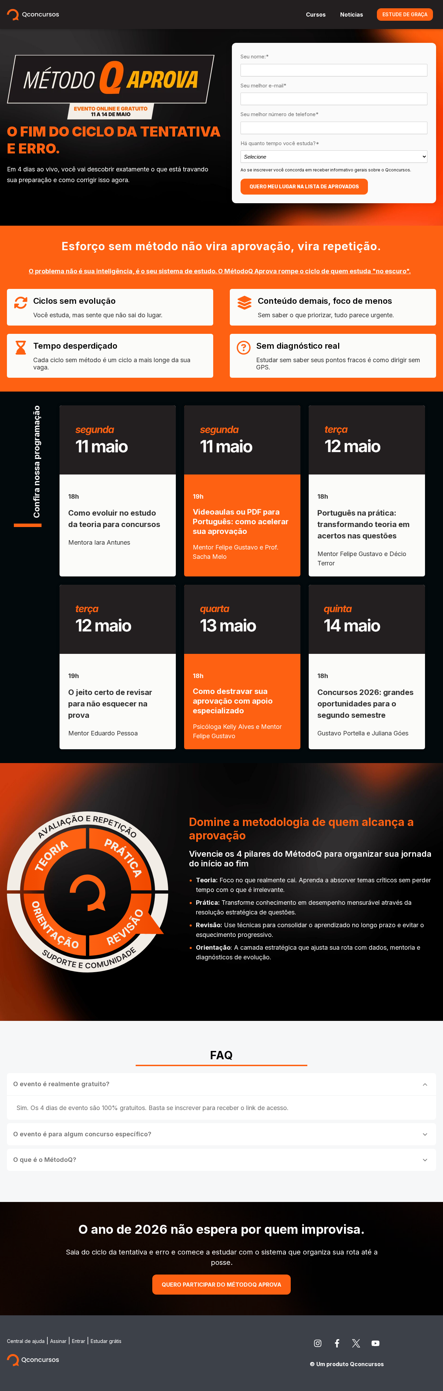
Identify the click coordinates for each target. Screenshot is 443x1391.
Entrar (78, 1341)
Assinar (58, 1341)
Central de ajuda (26, 1341)
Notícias (351, 14)
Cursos (316, 14)
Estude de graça (404, 14)
